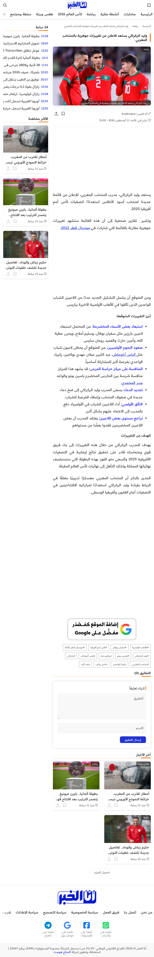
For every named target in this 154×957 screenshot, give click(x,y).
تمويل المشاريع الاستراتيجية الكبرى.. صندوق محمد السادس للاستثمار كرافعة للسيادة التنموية (21, 43)
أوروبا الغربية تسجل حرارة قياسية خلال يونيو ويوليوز (21, 108)
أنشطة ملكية (109, 14)
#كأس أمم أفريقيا (98, 647)
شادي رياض (101, 664)
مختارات (130, 14)
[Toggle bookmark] (63, 113)
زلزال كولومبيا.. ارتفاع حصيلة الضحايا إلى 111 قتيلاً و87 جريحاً (21, 94)
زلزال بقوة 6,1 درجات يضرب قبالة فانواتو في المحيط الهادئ (21, 87)
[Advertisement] (102, 161)
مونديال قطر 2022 (76, 227)
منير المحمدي (132, 382)
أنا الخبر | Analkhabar (134, 113)
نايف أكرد (85, 664)
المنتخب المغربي (140, 664)
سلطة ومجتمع (20, 14)
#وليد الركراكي (142, 655)
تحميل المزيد (102, 872)
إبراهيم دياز (105, 655)
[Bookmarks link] (149, 5)
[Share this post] (56, 113)
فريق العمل (111, 912)
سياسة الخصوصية (84, 912)
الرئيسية (146, 14)
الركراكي (71, 655)
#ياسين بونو (123, 655)
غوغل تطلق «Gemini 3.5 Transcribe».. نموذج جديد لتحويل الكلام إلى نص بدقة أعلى (21, 50)
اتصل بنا (130, 912)
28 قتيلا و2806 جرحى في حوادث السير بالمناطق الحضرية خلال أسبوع (21, 65)
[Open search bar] (5, 5)
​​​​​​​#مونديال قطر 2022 (75, 647)
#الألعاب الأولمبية (140, 647)
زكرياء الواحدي (119, 664)
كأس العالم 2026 (70, 14)
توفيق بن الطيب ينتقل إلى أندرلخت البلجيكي (21, 79)
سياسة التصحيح (54, 912)
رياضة (91, 14)
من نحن (146, 912)
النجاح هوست (62, 952)
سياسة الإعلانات (27, 912)
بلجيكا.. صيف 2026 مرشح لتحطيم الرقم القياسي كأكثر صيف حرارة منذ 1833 (21, 72)
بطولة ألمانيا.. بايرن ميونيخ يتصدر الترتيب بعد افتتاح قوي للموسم (21, 36)
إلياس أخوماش (124, 354)
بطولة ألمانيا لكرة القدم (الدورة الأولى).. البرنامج (21, 58)
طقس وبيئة (44, 14)
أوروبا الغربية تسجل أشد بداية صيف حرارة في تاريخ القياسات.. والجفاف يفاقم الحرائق (21, 101)
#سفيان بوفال (120, 647)
